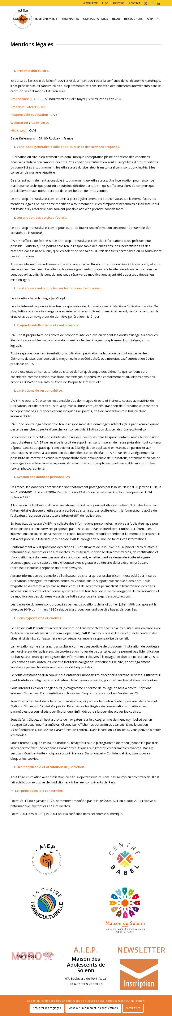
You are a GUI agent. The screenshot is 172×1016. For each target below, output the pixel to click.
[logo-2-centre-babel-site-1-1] (125, 859)
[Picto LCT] (47, 903)
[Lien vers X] (146, 3)
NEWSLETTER (90, 3)
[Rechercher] (158, 19)
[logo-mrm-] (32, 957)
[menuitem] (90, 3)
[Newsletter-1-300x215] (139, 975)
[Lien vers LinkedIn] (158, 3)
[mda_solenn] (125, 909)
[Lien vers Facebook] (152, 3)
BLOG (105, 3)
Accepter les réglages (47, 1008)
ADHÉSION (119, 3)
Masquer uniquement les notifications (93, 1008)
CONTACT (134, 3)
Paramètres (133, 1008)
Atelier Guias (36, 107)
